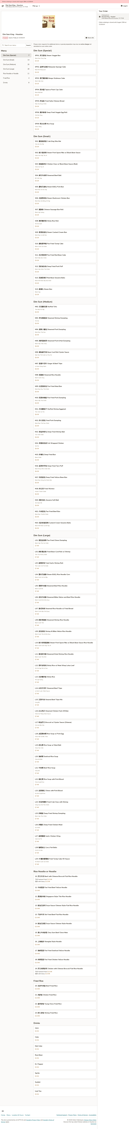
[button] (65, 58)
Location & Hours (18, 1115)
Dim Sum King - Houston (14, 5)
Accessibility (92, 1115)
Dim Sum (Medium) (16, 64)
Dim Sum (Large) (16, 69)
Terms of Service (83, 1115)
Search (28, 45)
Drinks (16, 83)
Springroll (93, 1124)
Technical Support (61, 1115)
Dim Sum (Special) (16, 55)
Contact (27, 1115)
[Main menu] (3, 6)
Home (3, 1115)
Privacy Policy (72, 1115)
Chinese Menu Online (90, 1120)
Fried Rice (16, 78)
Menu (8, 1115)
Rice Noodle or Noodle (16, 74)
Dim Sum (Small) (16, 60)
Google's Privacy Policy (33, 1120)
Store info (90, 38)
